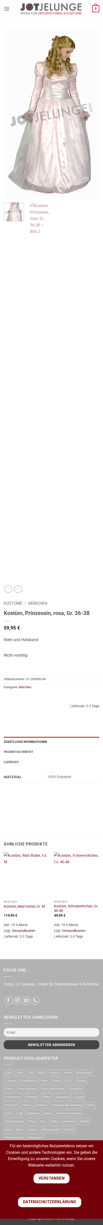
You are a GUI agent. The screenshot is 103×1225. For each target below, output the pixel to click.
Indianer (42, 1105)
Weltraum (35, 1138)
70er (30, 1073)
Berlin (68, 1073)
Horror (26, 1105)
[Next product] (8, 589)
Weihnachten (14, 1138)
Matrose (34, 1113)
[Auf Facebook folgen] (8, 1001)
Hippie (79, 1097)
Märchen (37, 603)
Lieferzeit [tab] (11, 762)
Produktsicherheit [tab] (18, 752)
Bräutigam (83, 1073)
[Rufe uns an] (35, 1001)
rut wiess (68, 1121)
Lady (19, 1113)
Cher (44, 1081)
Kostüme (13, 603)
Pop (42, 1121)
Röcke (84, 1121)
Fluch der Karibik (52, 1089)
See (8, 1129)
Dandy (81, 1081)
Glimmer (32, 1097)
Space (32, 1129)
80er (41, 1073)
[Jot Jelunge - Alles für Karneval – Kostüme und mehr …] (51, 9)
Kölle (90, 1105)
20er (8, 1073)
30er (19, 1073)
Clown (56, 1081)
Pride (53, 1121)
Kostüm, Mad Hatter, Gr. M (24, 906)
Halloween (63, 1097)
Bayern (54, 1073)
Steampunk (50, 1129)
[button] (7, 9)
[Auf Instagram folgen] (17, 1001)
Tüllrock (68, 1129)
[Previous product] (18, 589)
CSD (69, 1081)
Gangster (75, 1089)
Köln (8, 1113)
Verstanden (51, 1178)
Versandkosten (23, 931)
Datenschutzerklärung (49, 1202)
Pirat (31, 1121)
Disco (9, 1089)
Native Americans (68, 1113)
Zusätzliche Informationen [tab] (25, 742)
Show (20, 1129)
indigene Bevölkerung (67, 1105)
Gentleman (13, 1097)
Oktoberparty (14, 1121)
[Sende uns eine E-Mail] (26, 1001)
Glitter (46, 1097)
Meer (48, 1113)
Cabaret (10, 1081)
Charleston (28, 1081)
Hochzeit (11, 1105)
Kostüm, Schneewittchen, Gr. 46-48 (76, 908)
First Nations (27, 1089)
